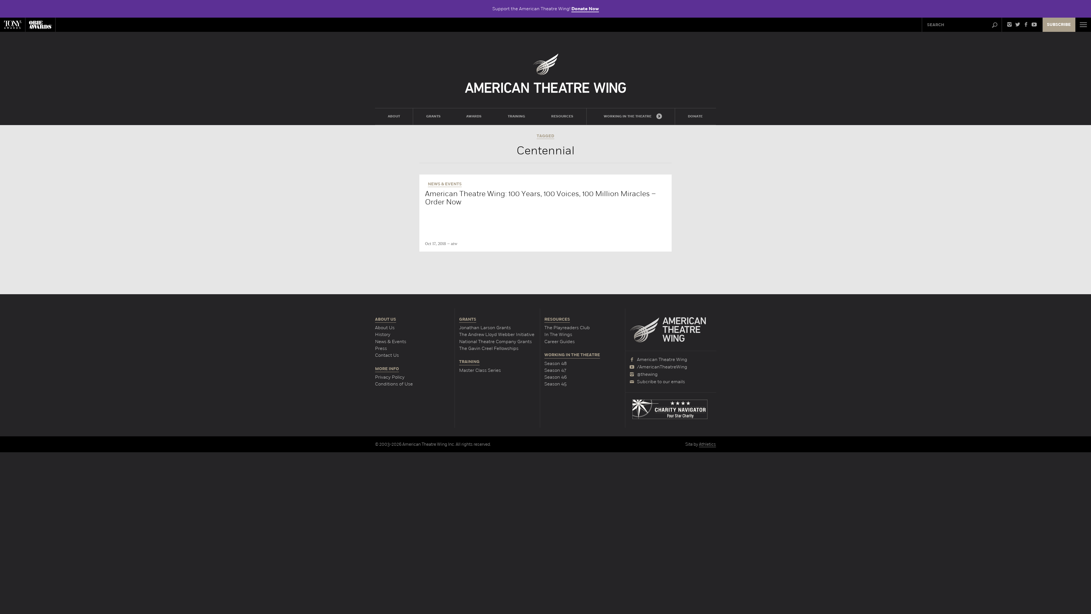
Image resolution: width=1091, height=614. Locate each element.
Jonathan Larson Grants (485, 327)
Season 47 (555, 370)
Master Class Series (480, 370)
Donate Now (585, 9)
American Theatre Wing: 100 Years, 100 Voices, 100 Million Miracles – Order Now (540, 197)
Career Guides (559, 341)
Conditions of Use (394, 384)
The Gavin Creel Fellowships (489, 348)
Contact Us (387, 355)
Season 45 (555, 384)
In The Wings (558, 334)
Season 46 (555, 377)
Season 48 (555, 363)
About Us (385, 327)
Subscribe (1059, 24)
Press (381, 348)
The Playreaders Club (567, 327)
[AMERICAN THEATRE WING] (545, 73)
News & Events (390, 341)
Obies (40, 25)
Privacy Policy (390, 377)
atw (454, 244)
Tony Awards (12, 25)
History (382, 334)
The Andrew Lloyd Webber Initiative (496, 334)
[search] (994, 25)
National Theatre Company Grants (495, 341)
